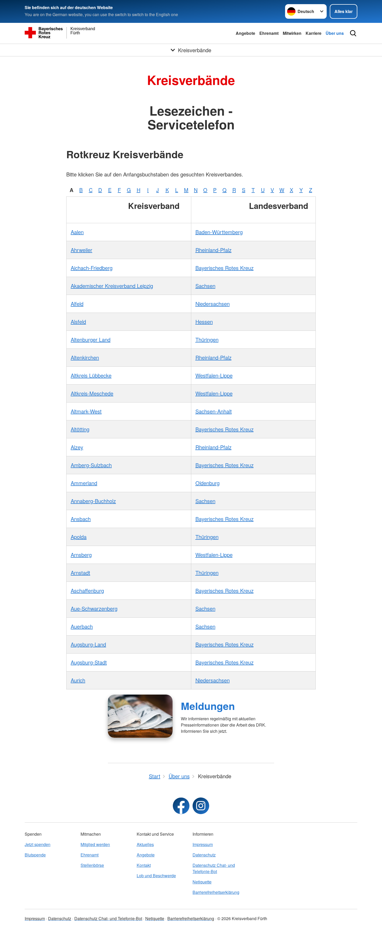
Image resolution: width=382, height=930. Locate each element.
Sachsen (205, 285)
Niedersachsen (212, 303)
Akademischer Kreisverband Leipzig (112, 285)
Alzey (77, 447)
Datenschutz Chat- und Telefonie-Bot (214, 868)
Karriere (313, 33)
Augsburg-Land (88, 644)
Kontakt (144, 865)
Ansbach (81, 519)
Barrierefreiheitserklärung (216, 892)
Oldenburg (207, 483)
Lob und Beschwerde (156, 876)
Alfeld (77, 303)
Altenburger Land (90, 339)
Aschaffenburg (87, 590)
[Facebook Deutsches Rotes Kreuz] (181, 805)
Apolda (79, 536)
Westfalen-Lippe (214, 375)
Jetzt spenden (37, 844)
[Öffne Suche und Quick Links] (353, 33)
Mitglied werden (95, 844)
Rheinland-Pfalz (213, 250)
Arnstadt (80, 572)
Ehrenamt (269, 33)
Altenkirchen (85, 357)
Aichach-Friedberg (92, 268)
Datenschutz (204, 855)
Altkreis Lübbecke (91, 375)
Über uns (335, 33)
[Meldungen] (140, 716)
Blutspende (35, 855)
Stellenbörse (92, 865)
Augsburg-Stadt (89, 662)
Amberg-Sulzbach (91, 465)
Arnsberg (81, 554)
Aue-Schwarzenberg (94, 608)
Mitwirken (292, 33)
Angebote (245, 33)
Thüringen (207, 339)
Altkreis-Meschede (92, 393)
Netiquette (202, 882)
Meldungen (208, 705)
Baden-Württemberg (219, 232)
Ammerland (84, 483)
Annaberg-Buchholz (93, 501)
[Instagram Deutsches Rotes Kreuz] (201, 805)
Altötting (80, 429)
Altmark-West (86, 411)
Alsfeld (78, 321)
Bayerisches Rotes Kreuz (224, 268)
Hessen (204, 321)
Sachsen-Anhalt (213, 411)
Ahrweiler (81, 250)
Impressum (203, 844)
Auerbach (82, 626)
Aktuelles (145, 844)
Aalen (77, 232)
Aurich (78, 680)
